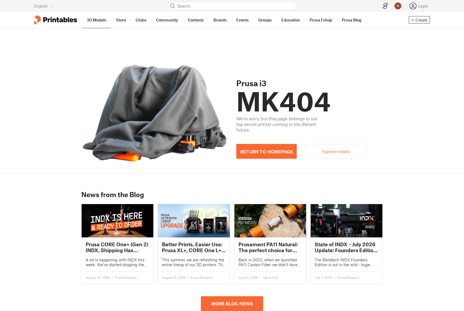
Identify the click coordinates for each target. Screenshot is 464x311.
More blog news (232, 303)
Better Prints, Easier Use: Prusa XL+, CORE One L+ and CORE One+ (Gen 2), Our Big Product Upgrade (192, 247)
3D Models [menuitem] (96, 19)
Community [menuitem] (167, 19)
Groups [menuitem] (265, 19)
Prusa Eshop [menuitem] (321, 19)
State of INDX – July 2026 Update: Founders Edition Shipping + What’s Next (345, 247)
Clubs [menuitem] (141, 19)
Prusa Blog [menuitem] (351, 19)
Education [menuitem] (290, 19)
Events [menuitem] (242, 19)
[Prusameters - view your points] (397, 5)
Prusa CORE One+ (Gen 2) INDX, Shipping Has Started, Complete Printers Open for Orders (117, 247)
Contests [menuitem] (196, 19)
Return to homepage (266, 151)
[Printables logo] (55, 20)
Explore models (336, 151)
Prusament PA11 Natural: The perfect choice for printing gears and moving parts (268, 247)
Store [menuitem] (121, 19)
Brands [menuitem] (220, 19)
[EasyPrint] (385, 6)
